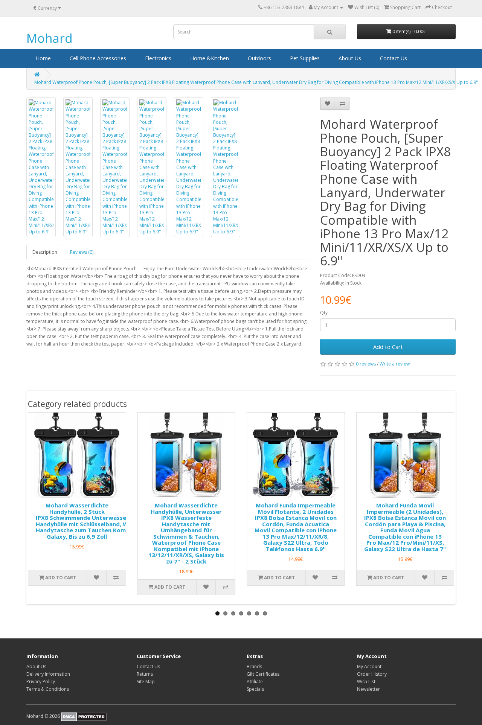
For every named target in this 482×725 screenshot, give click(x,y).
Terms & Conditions (47, 689)
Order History (372, 674)
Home (43, 58)
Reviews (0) (81, 252)
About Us (350, 58)
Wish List (366, 681)
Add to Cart (388, 346)
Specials (255, 689)
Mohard (49, 38)
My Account (369, 666)
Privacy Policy (40, 681)
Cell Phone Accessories (98, 58)
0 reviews (366, 364)
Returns (145, 674)
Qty (324, 312)
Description (44, 252)
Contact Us (393, 58)
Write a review (395, 364)
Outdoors (259, 58)
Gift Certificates (263, 674)
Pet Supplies (305, 58)
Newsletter (368, 689)
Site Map (146, 681)
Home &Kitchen (209, 58)
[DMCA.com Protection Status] (84, 716)
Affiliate (255, 681)
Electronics (158, 58)
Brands (254, 666)
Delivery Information (48, 674)
